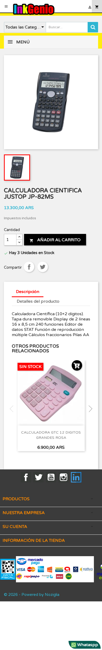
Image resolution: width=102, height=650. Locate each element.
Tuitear (42, 267)
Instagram (63, 477)
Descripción (27, 291)
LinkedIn (76, 477)
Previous (13, 409)
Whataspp (87, 644)
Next (89, 409)
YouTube (51, 477)
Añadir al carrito (55, 240)
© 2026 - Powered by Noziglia (31, 594)
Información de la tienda (34, 540)
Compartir (29, 267)
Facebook (26, 477)
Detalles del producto (38, 301)
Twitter (38, 477)
